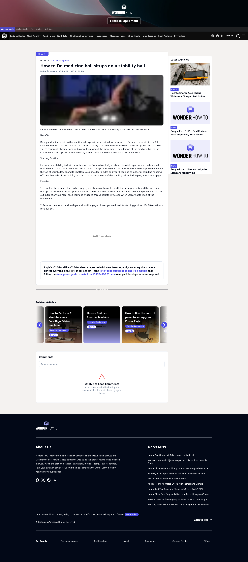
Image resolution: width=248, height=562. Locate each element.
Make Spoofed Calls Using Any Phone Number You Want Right (178, 499)
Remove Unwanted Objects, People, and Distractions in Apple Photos (177, 461)
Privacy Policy (63, 514)
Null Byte (48, 29)
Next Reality (36, 29)
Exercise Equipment (124, 21)
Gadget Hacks (22, 29)
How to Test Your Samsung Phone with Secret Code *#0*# (175, 489)
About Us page (54, 471)
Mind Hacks (134, 35)
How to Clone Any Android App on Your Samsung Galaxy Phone (178, 468)
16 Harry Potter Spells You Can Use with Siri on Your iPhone (176, 473)
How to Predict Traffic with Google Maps (167, 478)
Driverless (179, 35)
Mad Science (149, 35)
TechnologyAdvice (69, 541)
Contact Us (77, 514)
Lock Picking (165, 35)
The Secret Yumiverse (81, 35)
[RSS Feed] (54, 480)
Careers (127, 514)
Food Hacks (49, 35)
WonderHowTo (7, 29)
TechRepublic (100, 541)
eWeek (126, 541)
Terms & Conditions (45, 514)
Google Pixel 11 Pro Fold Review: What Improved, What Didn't (188, 132)
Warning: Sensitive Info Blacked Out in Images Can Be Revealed (178, 504)
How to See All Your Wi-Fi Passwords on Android (171, 455)
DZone (207, 541)
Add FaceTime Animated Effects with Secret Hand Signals (175, 483)
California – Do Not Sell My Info (99, 514)
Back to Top (201, 519)
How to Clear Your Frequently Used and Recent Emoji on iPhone (178, 494)
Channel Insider (180, 541)
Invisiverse (101, 35)
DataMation (150, 541)
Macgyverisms (117, 35)
